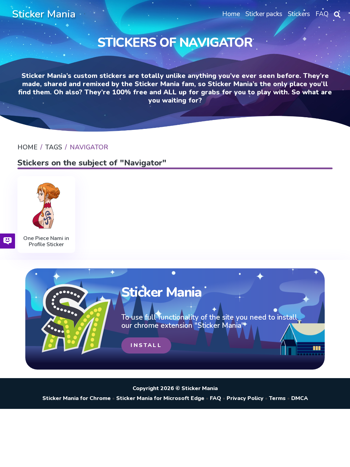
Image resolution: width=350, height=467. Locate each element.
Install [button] (146, 345)
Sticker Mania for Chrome (76, 398)
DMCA (299, 398)
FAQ (215, 398)
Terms (277, 398)
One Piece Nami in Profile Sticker (46, 241)
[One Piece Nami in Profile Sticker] (46, 205)
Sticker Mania (44, 14)
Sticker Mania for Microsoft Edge (160, 398)
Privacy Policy (245, 398)
